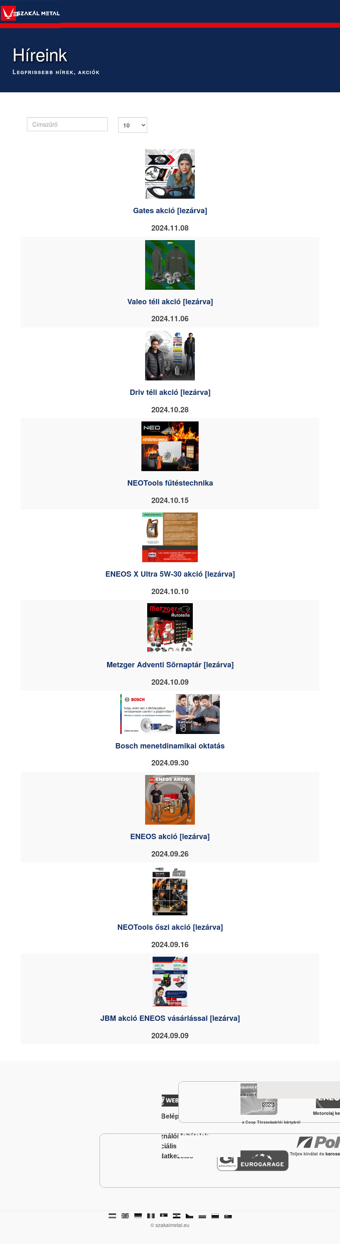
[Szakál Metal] (30, 14)
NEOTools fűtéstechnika (170, 482)
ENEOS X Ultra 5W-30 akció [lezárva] (170, 573)
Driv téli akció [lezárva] (170, 392)
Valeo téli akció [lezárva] (170, 301)
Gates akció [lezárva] (170, 210)
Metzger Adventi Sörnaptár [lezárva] (170, 664)
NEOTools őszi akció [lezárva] (170, 927)
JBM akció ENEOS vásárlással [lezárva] (170, 1018)
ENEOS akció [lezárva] (170, 836)
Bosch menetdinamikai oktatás (170, 745)
